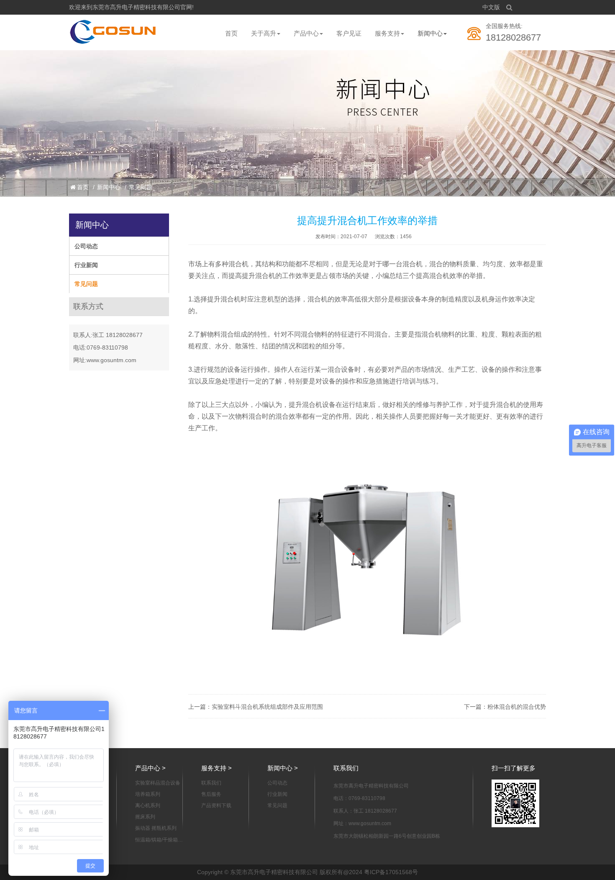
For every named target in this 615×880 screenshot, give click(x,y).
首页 (231, 33)
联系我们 (211, 783)
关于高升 (263, 33)
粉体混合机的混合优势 (516, 706)
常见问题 (140, 187)
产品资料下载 (216, 805)
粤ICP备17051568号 (391, 872)
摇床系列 (145, 817)
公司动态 (86, 246)
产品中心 (306, 33)
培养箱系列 (147, 794)
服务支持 (387, 33)
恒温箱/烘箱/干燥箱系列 (159, 840)
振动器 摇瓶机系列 (156, 828)
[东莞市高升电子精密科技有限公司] (113, 31)
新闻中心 (430, 33)
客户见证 (348, 33)
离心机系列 (147, 805)
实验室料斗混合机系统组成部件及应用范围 (267, 706)
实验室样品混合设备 (157, 783)
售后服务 (211, 794)
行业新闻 (86, 265)
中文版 (491, 7)
